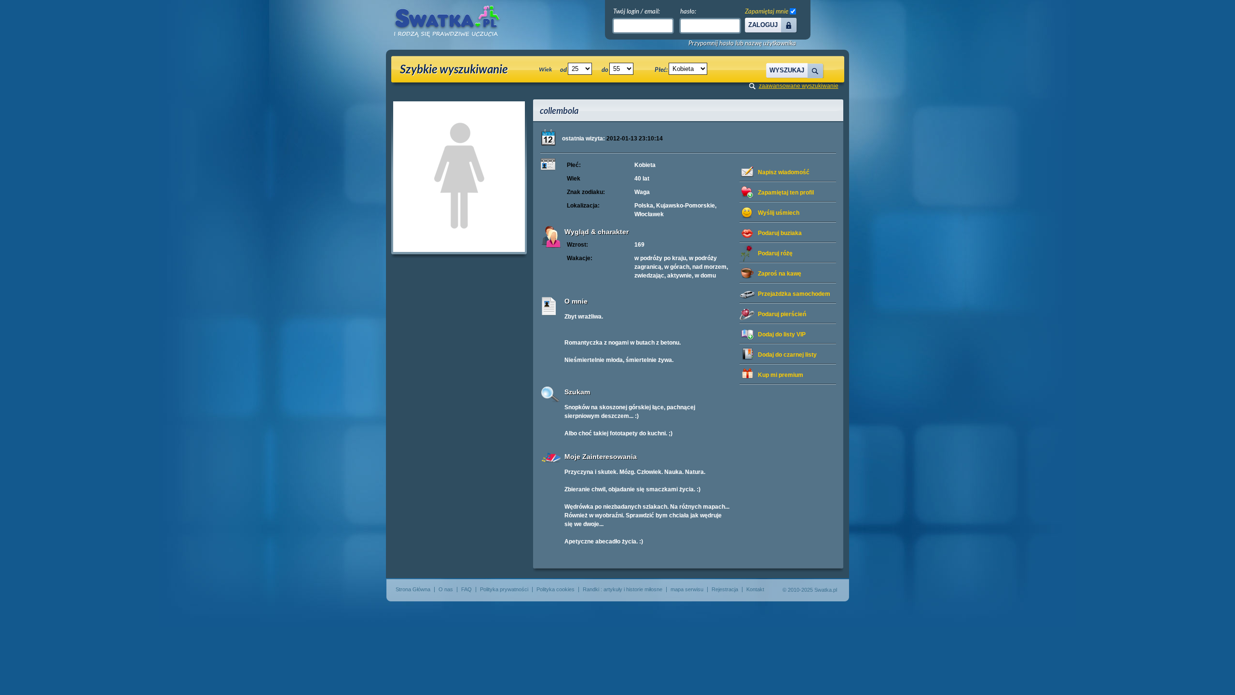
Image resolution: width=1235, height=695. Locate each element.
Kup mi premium (780, 375)
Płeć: (661, 69)
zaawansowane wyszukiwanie (798, 86)
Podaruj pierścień (782, 314)
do (605, 69)
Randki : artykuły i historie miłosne (622, 589)
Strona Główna (413, 589)
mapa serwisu (687, 589)
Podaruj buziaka (780, 233)
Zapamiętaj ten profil (786, 192)
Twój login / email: (636, 11)
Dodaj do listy (782, 334)
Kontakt (755, 589)
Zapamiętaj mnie (766, 11)
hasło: (688, 11)
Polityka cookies (555, 589)
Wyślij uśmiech (778, 212)
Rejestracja (725, 589)
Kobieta (645, 165)
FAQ (466, 589)
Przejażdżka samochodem (794, 294)
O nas (446, 589)
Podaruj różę (775, 253)
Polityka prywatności (504, 589)
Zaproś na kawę (779, 273)
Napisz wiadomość (784, 172)
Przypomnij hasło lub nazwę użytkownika (742, 43)
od (563, 69)
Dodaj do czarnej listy (787, 354)
